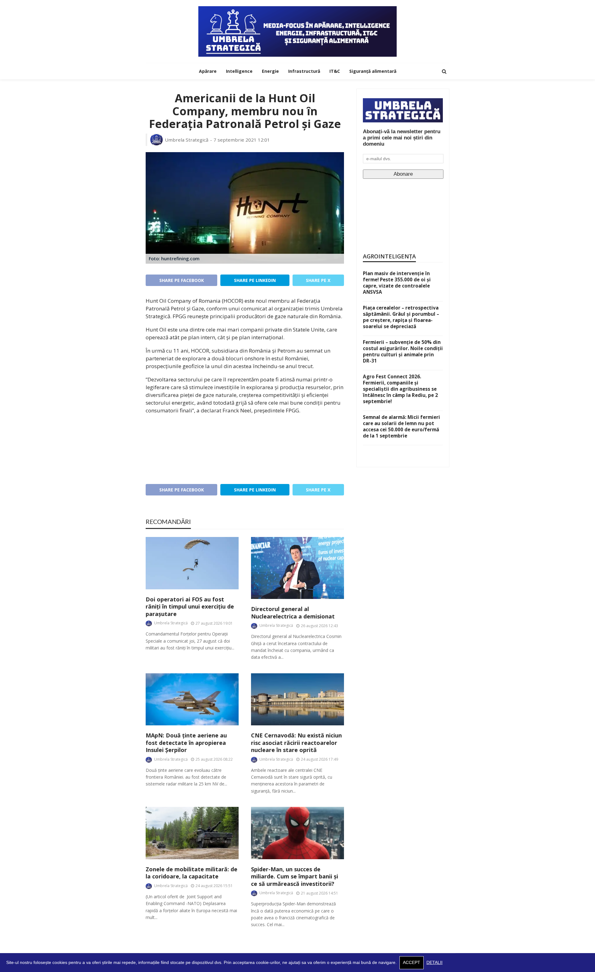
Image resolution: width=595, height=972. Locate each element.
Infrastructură (304, 71)
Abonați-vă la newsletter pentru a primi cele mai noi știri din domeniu (401, 138)
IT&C (334, 71)
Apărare (208, 71)
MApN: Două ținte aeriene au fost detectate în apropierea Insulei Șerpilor (186, 743)
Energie (270, 71)
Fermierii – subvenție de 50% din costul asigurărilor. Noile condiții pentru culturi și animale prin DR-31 (403, 351)
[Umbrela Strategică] (297, 31)
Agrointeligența (389, 256)
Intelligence (239, 71)
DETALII (434, 962)
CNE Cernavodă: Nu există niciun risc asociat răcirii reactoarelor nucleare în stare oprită (296, 743)
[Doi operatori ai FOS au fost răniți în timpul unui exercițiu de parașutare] (192, 563)
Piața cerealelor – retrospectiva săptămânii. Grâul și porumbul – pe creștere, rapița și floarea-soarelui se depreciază (401, 317)
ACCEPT (411, 962)
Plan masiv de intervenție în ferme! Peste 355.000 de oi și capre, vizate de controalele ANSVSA (397, 282)
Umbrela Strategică (187, 140)
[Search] (444, 71)
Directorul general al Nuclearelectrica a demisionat (293, 612)
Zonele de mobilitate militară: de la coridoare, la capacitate (191, 873)
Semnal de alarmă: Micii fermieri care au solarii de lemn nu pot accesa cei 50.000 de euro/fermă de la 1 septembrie (401, 426)
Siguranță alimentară (372, 71)
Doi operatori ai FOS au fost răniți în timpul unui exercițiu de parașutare (190, 607)
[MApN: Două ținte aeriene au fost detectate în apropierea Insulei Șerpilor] (192, 699)
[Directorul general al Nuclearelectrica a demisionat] (297, 568)
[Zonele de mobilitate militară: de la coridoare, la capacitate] (192, 833)
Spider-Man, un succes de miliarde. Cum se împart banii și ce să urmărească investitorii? (294, 876)
